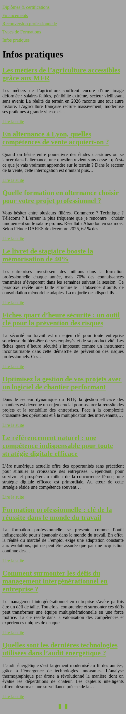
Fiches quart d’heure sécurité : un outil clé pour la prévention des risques (61, 319)
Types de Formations (21, 31)
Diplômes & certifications (26, 7)
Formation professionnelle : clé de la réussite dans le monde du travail (57, 513)
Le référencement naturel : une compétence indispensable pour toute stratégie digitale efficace (57, 445)
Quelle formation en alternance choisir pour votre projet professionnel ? (60, 196)
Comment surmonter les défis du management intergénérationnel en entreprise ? (55, 581)
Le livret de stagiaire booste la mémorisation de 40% (47, 255)
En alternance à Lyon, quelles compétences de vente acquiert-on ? (55, 138)
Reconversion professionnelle (29, 23)
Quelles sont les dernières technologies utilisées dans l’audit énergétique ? (60, 649)
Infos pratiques (16, 40)
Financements (15, 15)
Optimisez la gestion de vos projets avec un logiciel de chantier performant (62, 383)
